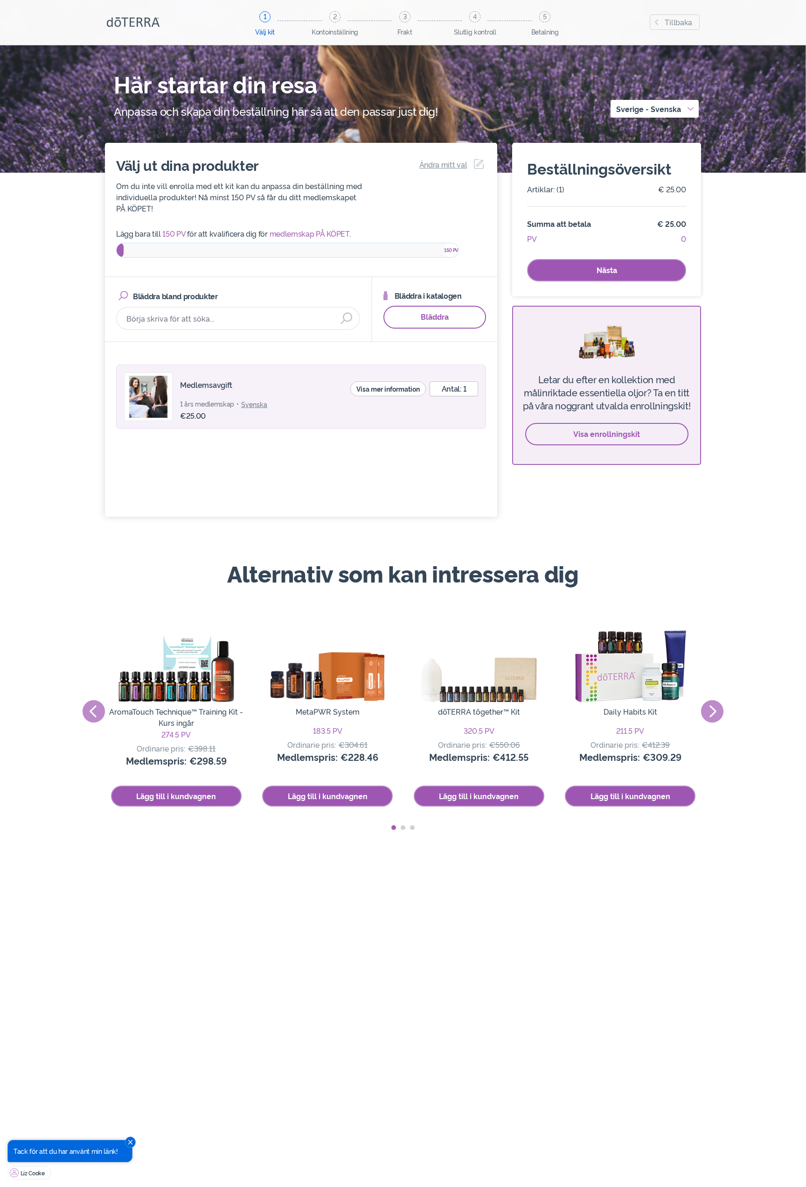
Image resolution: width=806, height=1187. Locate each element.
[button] (393, 827)
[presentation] (94, 711)
